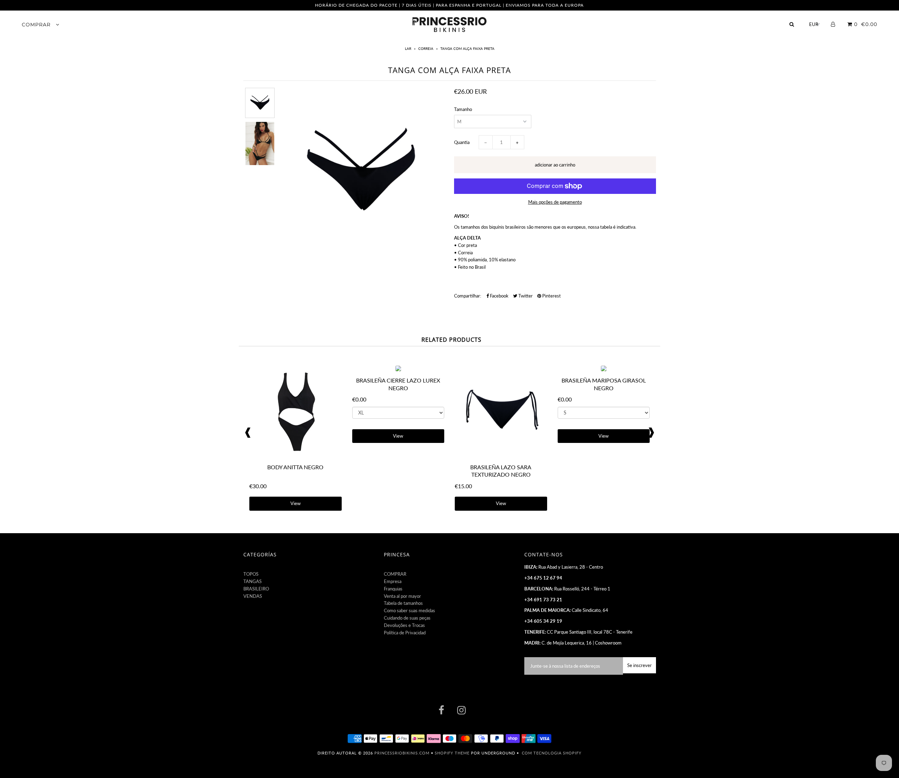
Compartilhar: (467, 296)
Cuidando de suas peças (407, 618)
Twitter (525, 296)
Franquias (393, 588)
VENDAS (252, 596)
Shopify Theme (452, 753)
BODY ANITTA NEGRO (295, 467)
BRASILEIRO (256, 588)
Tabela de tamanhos (403, 603)
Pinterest (551, 296)
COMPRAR (37, 24)
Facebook (498, 296)
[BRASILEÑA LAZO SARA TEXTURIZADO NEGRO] (501, 456)
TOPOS (250, 574)
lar (408, 48)
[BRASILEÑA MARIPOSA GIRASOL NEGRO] (603, 369)
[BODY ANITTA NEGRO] (295, 456)
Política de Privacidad (405, 632)
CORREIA (425, 48)
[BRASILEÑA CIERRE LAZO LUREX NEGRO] (398, 369)
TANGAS (252, 581)
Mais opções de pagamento (555, 202)
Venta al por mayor (402, 596)
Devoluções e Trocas (404, 625)
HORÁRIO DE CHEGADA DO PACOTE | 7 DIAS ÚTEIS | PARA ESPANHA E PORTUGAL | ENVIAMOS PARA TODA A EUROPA (449, 5)
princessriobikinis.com (401, 753)
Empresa (392, 581)
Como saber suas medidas (409, 610)
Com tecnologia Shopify (552, 753)
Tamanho (463, 109)
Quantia (462, 142)
